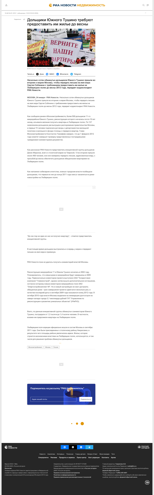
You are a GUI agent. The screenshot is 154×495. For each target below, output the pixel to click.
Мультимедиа (104, 454)
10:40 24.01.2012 (10, 13)
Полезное (69, 454)
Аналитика (51, 454)
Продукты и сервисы (67, 457)
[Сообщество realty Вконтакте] (81, 447)
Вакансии (8, 468)
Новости (42, 454)
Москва (47, 347)
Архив (113, 457)
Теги (113, 454)
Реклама (54, 457)
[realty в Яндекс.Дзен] (73, 447)
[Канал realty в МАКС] (65, 447)
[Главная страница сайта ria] (61, 5)
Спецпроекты (43, 457)
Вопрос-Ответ (92, 454)
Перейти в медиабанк (53, 68)
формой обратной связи (111, 470)
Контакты (105, 457)
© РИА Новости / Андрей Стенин (36, 68)
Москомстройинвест (35, 347)
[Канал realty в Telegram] (89, 447)
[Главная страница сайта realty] (77, 5)
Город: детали (80, 454)
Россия (55, 347)
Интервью (60, 454)
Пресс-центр (81, 457)
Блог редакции (94, 457)
